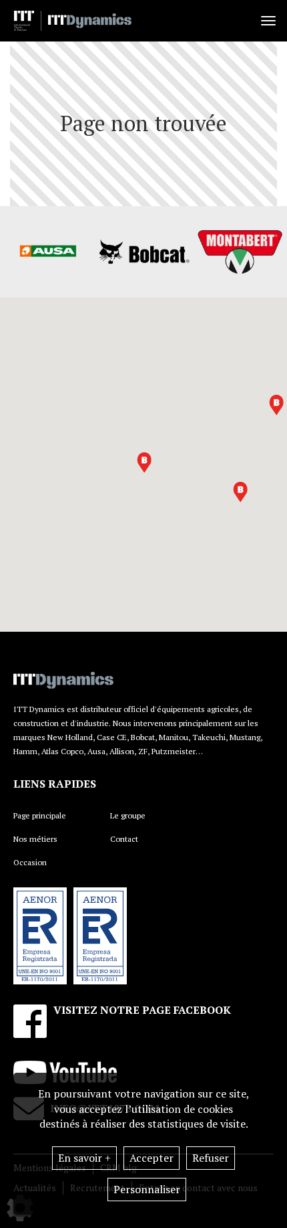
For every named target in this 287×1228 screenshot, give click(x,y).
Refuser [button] (210, 1157)
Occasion (30, 862)
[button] (144, 462)
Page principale (39, 815)
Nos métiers (35, 839)
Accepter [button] (151, 1157)
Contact (124, 839)
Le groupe (128, 815)
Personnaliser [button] (146, 1189)
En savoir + (84, 1157)
